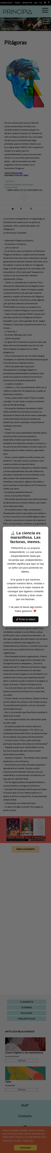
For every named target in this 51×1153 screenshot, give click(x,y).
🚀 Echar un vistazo (25, 619)
